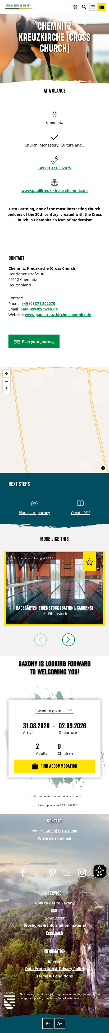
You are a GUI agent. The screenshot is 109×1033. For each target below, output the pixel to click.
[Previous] (40, 639)
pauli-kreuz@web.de (39, 309)
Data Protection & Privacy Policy (54, 968)
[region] (54, 420)
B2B (54, 910)
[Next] (68, 639)
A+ (59, 1023)
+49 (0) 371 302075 (54, 167)
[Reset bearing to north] (6, 389)
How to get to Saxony (55, 903)
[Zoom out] (6, 381)
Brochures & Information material (55, 925)
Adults (41, 753)
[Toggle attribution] (103, 468)
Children (65, 753)
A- (48, 1023)
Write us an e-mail (54, 838)
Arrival (29, 732)
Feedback (54, 932)
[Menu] (93, 7)
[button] (34, 341)
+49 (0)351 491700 (60, 830)
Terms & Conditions (55, 976)
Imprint (55, 961)
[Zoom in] (6, 373)
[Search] (84, 7)
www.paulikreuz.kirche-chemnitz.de (54, 190)
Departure (68, 732)
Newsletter (54, 917)
